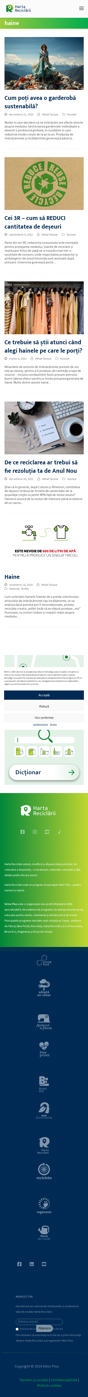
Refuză (44, 706)
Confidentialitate (40, 724)
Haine (12, 577)
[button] (81, 9)
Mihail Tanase (50, 115)
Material (14, 589)
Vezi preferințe (44, 717)
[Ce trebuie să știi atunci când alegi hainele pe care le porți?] (44, 307)
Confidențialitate (64, 1380)
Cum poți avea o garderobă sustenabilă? (40, 102)
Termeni (53, 724)
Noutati (71, 115)
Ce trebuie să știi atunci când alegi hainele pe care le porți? (43, 346)
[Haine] (44, 545)
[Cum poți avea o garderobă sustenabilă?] (44, 63)
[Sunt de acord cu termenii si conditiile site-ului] (17, 1330)
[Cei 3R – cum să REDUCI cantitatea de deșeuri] (44, 183)
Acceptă (44, 695)
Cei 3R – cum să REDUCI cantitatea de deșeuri (35, 222)
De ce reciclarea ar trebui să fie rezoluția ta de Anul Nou (41, 467)
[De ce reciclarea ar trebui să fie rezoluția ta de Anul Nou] (44, 428)
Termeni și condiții (33, 1380)
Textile (25, 589)
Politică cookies (49, 1386)
